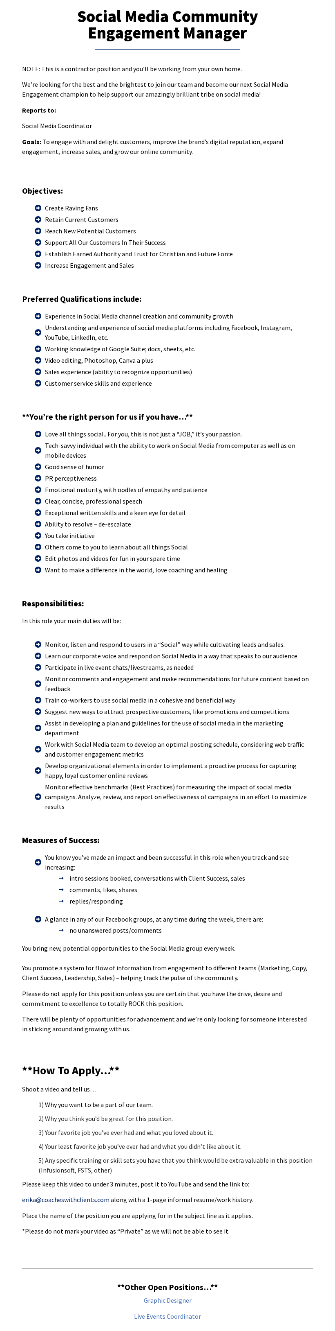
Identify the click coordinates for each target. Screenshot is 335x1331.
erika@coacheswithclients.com (65, 1199)
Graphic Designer (168, 1300)
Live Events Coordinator (167, 1316)
